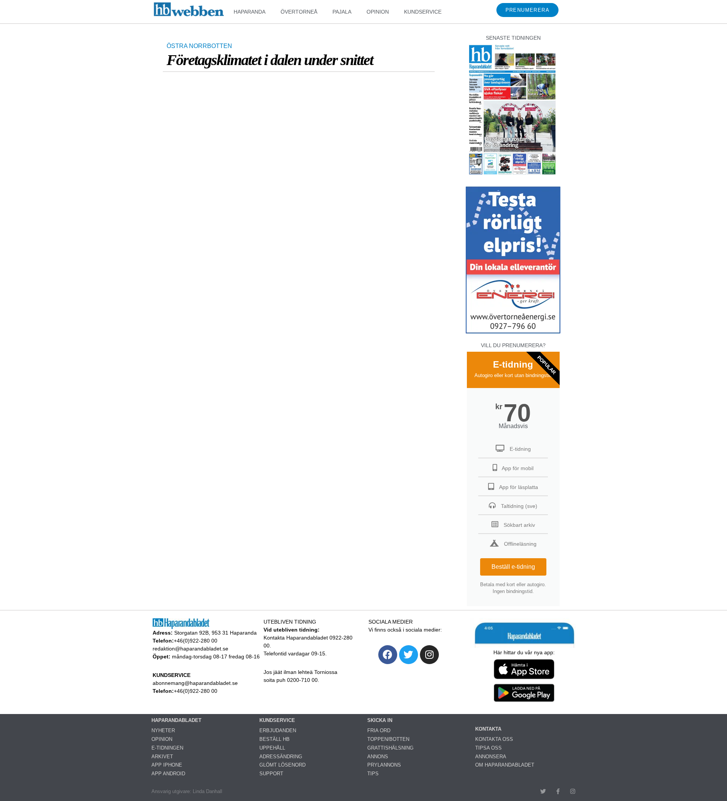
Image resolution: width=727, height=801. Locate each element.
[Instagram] (429, 654)
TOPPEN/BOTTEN (388, 739)
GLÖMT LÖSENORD (282, 765)
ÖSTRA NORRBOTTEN (199, 46)
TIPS (373, 773)
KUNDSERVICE (423, 12)
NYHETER (163, 730)
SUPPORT (271, 773)
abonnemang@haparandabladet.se (195, 683)
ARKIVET (162, 756)
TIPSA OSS (488, 748)
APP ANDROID (168, 773)
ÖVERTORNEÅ (299, 12)
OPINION (378, 12)
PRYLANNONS (384, 765)
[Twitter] (408, 654)
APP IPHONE (166, 765)
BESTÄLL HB (274, 739)
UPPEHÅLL (272, 748)
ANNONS (377, 756)
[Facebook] (387, 654)
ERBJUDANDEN (277, 730)
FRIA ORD (378, 730)
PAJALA (341, 12)
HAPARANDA (249, 12)
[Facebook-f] (558, 791)
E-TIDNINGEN (167, 748)
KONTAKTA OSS (494, 739)
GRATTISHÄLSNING (390, 748)
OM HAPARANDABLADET (504, 765)
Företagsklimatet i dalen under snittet (270, 59)
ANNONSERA (490, 756)
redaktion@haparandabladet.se (190, 649)
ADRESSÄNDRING (280, 756)
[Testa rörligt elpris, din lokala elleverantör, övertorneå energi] (513, 333)
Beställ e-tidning (513, 566)
